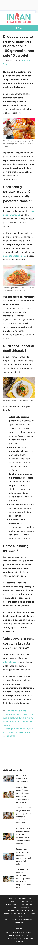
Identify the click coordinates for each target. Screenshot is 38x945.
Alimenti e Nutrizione (16, 711)
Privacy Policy (28, 938)
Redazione (17, 938)
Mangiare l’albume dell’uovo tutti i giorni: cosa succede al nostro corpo (18, 732)
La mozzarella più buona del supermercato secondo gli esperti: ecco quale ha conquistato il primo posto (23, 879)
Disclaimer (19, 941)
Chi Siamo (8, 938)
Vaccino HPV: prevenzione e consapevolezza (22, 778)
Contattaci (19, 923)
